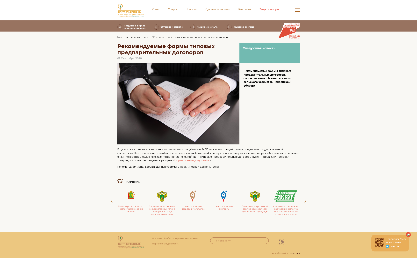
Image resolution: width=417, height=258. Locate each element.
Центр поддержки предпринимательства (163, 207)
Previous (112, 201)
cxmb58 (394, 246)
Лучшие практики (217, 9)
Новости (191, 9)
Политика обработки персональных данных (175, 238)
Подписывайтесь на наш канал (396, 241)
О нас (156, 9)
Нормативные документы (191, 160)
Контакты (244, 9)
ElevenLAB (295, 253)
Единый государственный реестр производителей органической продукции (225, 209)
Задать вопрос (269, 9)
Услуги (172, 9)
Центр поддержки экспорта (194, 207)
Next (305, 201)
